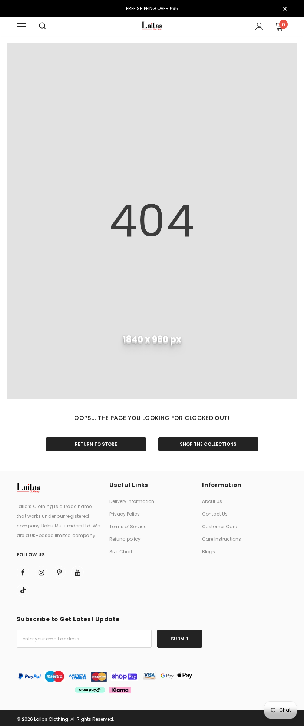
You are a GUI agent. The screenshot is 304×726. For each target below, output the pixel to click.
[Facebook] (23, 572)
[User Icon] (259, 26)
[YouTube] (77, 572)
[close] (284, 9)
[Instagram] (41, 572)
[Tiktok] (23, 590)
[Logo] (152, 26)
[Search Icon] (42, 26)
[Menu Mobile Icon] (21, 26)
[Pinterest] (59, 572)
